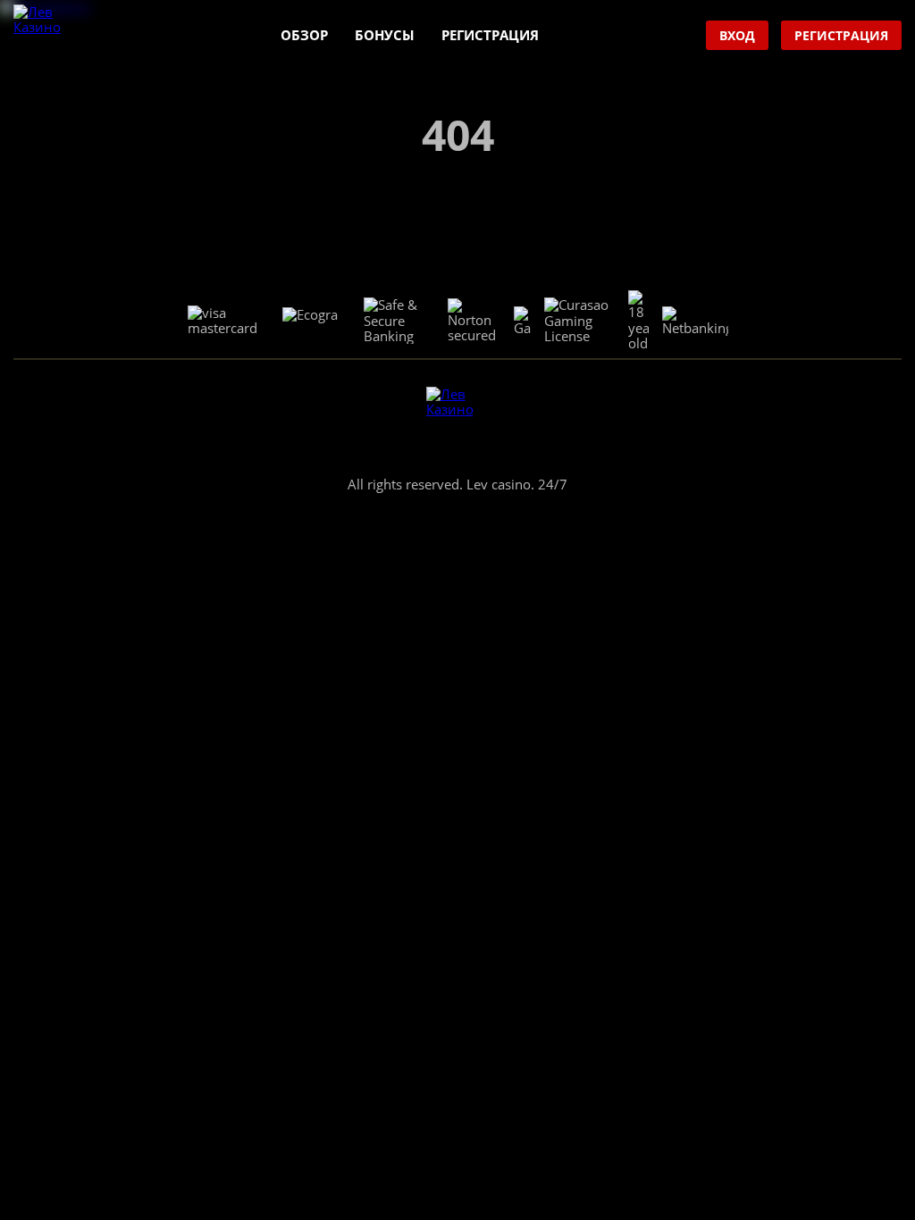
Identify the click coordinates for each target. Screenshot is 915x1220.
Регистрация (490, 35)
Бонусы (385, 35)
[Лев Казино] (45, 36)
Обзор (304, 35)
